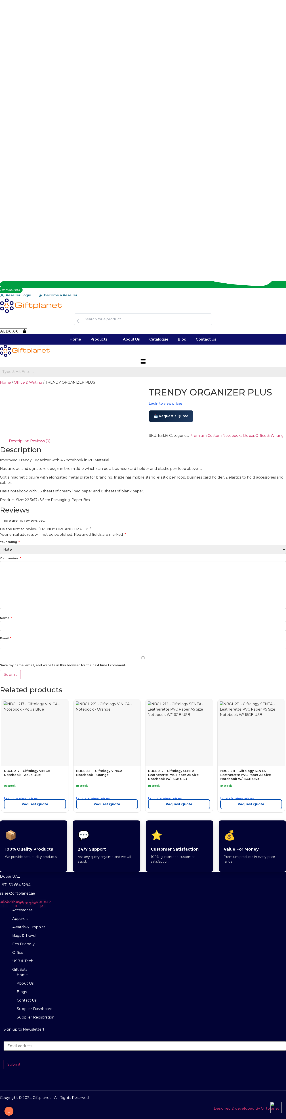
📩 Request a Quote (171, 416)
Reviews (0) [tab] (40, 441)
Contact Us (206, 339)
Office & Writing (28, 382)
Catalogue (158, 339)
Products (98, 339)
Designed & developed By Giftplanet (246, 1108)
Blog (182, 339)
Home (75, 339)
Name (6, 618)
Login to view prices (166, 404)
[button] (102, 339)
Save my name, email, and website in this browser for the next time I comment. (63, 665)
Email (5, 638)
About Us (131, 339)
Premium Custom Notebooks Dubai (222, 435)
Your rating (10, 541)
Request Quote (35, 804)
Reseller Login (18, 295)
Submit (14, 1064)
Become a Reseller (61, 295)
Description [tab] (19, 441)
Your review (10, 558)
